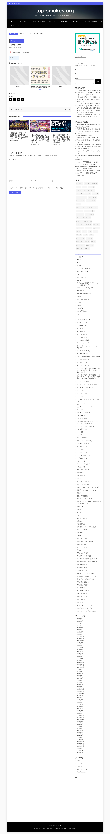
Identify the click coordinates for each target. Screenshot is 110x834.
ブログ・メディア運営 (83, 412)
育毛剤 (89, 238)
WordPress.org (81, 772)
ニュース (17, 93)
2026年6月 (80, 623)
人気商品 (79, 467)
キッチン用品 (81, 334)
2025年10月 (80, 641)
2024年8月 (80, 671)
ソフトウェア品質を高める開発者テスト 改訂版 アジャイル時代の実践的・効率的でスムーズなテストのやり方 (88, 377)
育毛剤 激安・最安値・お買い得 (86, 559)
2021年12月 (80, 741)
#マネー (79, 183)
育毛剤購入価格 (81, 582)
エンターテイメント (83, 325)
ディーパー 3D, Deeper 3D (84, 387)
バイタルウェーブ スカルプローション (87, 207)
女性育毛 (79, 475)
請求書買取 (80, 245)
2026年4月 (80, 627)
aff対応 (79, 257)
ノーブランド (90, 200)
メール (33, 181)
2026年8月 (80, 619)
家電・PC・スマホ (82, 484)
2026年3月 (80, 630)
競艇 (85, 234)
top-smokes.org (55, 11)
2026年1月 (80, 634)
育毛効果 (79, 241)
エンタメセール (81, 322)
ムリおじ (65, 109)
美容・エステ (81, 538)
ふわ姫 (79, 190)
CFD (78, 187)
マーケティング (81, 443)
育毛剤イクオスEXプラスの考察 (86, 561)
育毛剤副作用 (81, 567)
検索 (76, 78)
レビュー (88, 224)
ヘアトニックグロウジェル (83, 217)
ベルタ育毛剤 (81, 429)
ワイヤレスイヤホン (83, 464)
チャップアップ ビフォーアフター (87, 384)
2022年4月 (80, 733)
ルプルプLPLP (81, 458)
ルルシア (79, 224)
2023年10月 (80, 693)
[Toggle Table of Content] (15, 58)
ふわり (91, 187)
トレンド (13, 93)
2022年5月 (80, 731)
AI (77, 262)
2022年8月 (80, 724)
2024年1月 (80, 687)
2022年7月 (80, 726)
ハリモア (79, 396)
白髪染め (79, 532)
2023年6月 (80, 702)
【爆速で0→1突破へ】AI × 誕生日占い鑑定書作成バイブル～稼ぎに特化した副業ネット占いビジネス (87, 99)
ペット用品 (80, 432)
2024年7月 (80, 673)
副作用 (96, 224)
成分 (84, 231)
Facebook (10, 99)
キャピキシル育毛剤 (83, 340)
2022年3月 (80, 735)
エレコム (79, 193)
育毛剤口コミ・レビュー (84, 573)
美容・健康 (64, 21)
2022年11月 (80, 717)
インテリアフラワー (83, 320)
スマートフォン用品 (83, 365)
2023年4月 (80, 706)
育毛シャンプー (81, 553)
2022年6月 (80, 728)
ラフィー (79, 449)
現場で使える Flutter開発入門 (85, 527)
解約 (93, 241)
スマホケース (81, 362)
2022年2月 (80, 737)
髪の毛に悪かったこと (83, 605)
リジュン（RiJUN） (82, 455)
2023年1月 (80, 713)
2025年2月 (80, 658)
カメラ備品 (80, 331)
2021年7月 (80, 752)
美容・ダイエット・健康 (84, 541)
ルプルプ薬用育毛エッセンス (84, 221)
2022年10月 (80, 720)
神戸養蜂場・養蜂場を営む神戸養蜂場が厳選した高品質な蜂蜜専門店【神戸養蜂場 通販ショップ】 (87, 131)
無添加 (78, 234)
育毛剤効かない (81, 570)
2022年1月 (80, 739)
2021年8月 (80, 750)
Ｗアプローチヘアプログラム (85, 611)
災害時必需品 (81, 518)
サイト (54, 181)
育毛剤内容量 (81, 564)
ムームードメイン (80, 57)
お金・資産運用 (81, 299)
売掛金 (96, 228)
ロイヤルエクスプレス (19, 109)
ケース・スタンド (82, 351)
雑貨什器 (79, 602)
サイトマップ (15, 26)
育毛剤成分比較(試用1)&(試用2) (84, 135)
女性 (78, 231)
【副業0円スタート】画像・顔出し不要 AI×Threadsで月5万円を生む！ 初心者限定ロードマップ (87, 140)
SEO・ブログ (81, 277)
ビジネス (79, 404)
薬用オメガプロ (81, 596)
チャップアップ (81, 197)
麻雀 (87, 248)
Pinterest (18, 99)
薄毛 (87, 241)
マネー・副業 (81, 438)
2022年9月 (80, 722)
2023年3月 (80, 709)
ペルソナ (79, 435)
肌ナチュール (80, 238)
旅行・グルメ (76, 21)
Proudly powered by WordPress (43, 828)
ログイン (79, 763)
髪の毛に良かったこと (83, 608)
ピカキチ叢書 (79, 63)
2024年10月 (80, 667)
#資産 (94, 183)
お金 (78, 296)
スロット (95, 193)
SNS (78, 280)
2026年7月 (80, 621)
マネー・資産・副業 (39, 21)
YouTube (79, 291)
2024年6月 (80, 676)
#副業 (87, 183)
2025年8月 (80, 645)
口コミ (88, 228)
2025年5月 (80, 652)
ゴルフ (87, 193)
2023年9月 (80, 695)
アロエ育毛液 (81, 311)
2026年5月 (80, 625)
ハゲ (78, 204)
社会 (78, 535)
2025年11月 (80, 638)
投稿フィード (81, 766)
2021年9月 (80, 748)
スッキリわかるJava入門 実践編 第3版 (88, 356)
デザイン (79, 390)
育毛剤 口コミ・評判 (83, 556)
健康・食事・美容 (82, 470)
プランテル (80, 415)
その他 (79, 302)
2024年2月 (80, 684)
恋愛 (78, 493)
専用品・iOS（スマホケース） (85, 490)
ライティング (81, 446)
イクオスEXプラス (89, 190)
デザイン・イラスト (83, 393)
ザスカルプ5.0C (81, 353)
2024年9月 (80, 669)
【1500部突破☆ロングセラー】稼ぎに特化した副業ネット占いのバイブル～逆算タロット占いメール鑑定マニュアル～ (40, 139)
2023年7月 (80, 700)
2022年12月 (80, 715)
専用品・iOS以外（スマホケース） (87, 487)
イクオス (79, 314)
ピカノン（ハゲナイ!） (83, 407)
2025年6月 (80, 649)
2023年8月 (80, 698)
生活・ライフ (53, 21)
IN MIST (79, 265)
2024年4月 (80, 680)
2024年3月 (80, 682)
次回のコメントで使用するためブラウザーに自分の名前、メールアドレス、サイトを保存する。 (38, 188)
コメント (12, 159)
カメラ (79, 328)
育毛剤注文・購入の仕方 (84, 579)
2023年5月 (80, 704)
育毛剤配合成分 (81, 591)
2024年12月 (80, 663)
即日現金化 (79, 228)
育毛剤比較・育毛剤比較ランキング (87, 576)
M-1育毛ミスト (81, 271)
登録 (78, 760)
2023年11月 (80, 691)
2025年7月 (80, 647)
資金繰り (89, 245)
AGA (78, 260)
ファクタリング (89, 211)
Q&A (78, 274)
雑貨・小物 (80, 599)
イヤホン (79, 317)
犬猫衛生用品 (81, 524)
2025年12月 (80, 636)
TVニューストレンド (23, 21)
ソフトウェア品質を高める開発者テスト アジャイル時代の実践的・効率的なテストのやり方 (88, 370)
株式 (96, 231)
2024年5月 (80, 678)
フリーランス (90, 214)
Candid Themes (71, 828)
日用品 (79, 509)
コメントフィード (82, 769)
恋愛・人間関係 (81, 496)
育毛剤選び (80, 588)
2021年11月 (80, 744)
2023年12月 (80, 689)
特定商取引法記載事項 (90, 21)
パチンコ (79, 211)
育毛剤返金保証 (81, 585)
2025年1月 (80, 660)
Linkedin (22, 99)
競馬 (91, 234)
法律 (78, 515)
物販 (78, 521)
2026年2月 (80, 632)
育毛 (78, 550)
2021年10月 (80, 746)
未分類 (79, 512)
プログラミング (81, 418)
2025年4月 (80, 654)
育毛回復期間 (81, 593)
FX (84, 187)
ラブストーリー (81, 452)
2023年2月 (80, 711)
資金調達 (79, 248)
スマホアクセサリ (82, 359)
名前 (11, 181)
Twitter (14, 99)
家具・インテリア (82, 481)
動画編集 (79, 472)
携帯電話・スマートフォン (84, 499)
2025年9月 (80, 643)
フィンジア (79, 214)
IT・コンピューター (82, 268)
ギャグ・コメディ (82, 343)
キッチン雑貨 (81, 337)
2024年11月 (80, 665)
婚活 (78, 478)
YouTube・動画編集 (82, 293)
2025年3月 (80, 656)
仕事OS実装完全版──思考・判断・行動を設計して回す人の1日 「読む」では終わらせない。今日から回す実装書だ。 (61, 139)
